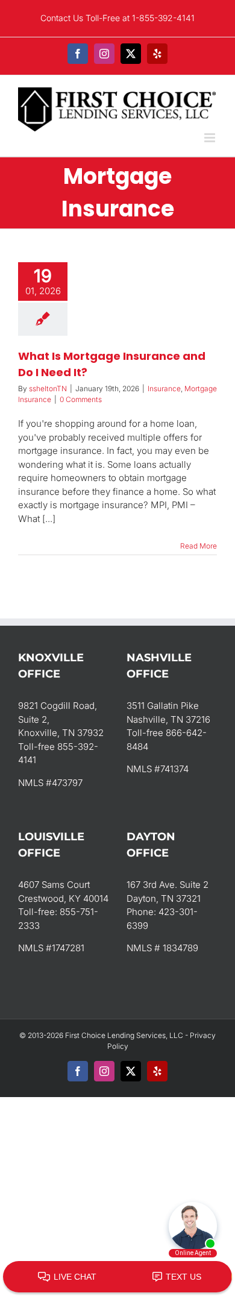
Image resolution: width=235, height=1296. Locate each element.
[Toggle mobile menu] (210, 137)
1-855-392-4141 (163, 18)
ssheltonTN (48, 388)
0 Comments (81, 399)
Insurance (164, 388)
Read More (198, 545)
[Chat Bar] (117, 1277)
